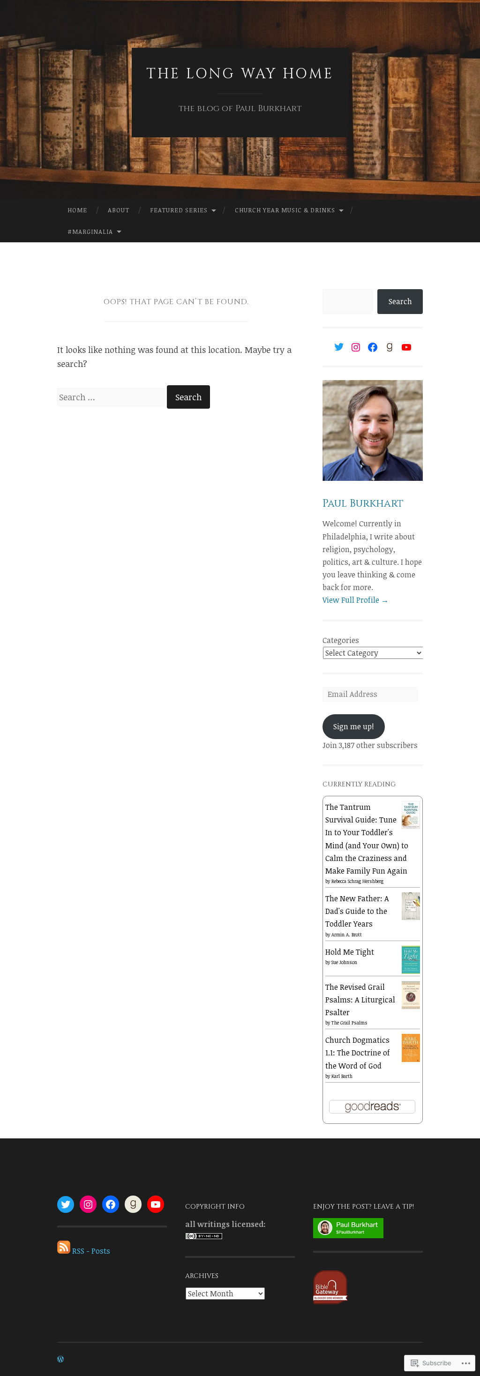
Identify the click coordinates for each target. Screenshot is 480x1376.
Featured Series (179, 210)
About (118, 210)
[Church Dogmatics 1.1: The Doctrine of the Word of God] (411, 1060)
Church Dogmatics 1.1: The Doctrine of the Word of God (357, 1052)
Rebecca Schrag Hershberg (357, 881)
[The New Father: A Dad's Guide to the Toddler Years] (411, 917)
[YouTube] (406, 347)
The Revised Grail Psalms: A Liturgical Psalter (360, 999)
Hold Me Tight (349, 952)
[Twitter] (339, 346)
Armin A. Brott (346, 934)
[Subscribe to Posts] (63, 1251)
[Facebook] (372, 347)
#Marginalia (90, 231)
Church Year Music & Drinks (285, 210)
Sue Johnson (344, 962)
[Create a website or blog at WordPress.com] (60, 1359)
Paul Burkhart (363, 503)
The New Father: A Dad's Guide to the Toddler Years (357, 911)
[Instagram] (355, 347)
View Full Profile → (355, 600)
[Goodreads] (389, 347)
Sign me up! (353, 726)
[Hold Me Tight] (411, 971)
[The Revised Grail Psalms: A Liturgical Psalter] (411, 1008)
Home (77, 210)
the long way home (240, 74)
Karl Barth (341, 1076)
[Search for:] (112, 397)
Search (400, 301)
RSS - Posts (91, 1251)
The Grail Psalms (349, 1022)
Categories (340, 640)
